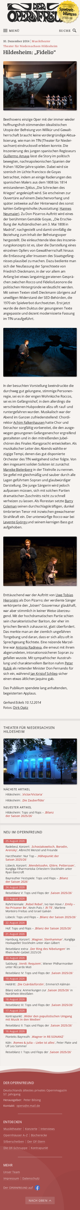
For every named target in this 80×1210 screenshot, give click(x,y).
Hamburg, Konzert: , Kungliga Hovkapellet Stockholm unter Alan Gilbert (40, 941)
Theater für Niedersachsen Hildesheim (30, 46)
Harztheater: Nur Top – (32, 857)
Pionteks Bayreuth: (35, 1037)
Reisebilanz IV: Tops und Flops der (39, 973)
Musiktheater (41, 41)
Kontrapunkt (39, 1148)
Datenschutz (31, 1178)
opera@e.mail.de (28, 1106)
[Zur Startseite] (40, 12)
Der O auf (18, 1188)
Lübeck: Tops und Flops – (41, 917)
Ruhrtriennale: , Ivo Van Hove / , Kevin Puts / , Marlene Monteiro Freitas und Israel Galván (40, 908)
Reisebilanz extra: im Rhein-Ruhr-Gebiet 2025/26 (38, 950)
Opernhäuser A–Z (15, 1135)
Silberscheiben (13, 1141)
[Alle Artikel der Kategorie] (40, 761)
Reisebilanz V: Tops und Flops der (39, 893)
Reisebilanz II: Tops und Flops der (39, 1025)
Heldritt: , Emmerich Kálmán (38, 984)
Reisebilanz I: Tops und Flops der (39, 1052)
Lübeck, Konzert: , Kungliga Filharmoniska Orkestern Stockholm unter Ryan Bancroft (40, 869)
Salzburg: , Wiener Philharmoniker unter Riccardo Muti (39, 965)
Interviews (48, 1129)
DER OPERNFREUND (18, 1083)
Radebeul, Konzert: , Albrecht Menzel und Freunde (37, 848)
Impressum (11, 1178)
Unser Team (11, 1172)
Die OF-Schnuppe (15, 1148)
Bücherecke (39, 1135)
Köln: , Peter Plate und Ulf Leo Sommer (41, 1044)
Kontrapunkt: (39, 1018)
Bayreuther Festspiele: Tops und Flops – (37, 880)
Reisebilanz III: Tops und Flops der (39, 1005)
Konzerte (31, 1129)
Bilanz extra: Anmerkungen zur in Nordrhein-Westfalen (39, 992)
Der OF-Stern (36, 1141)
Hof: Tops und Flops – (39, 928)
